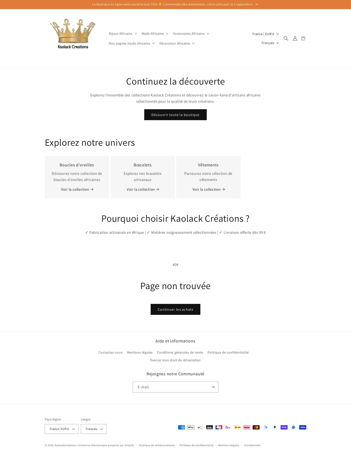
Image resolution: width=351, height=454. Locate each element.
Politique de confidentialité (228, 352)
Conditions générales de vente (180, 352)
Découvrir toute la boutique (175, 114)
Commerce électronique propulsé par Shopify (105, 445)
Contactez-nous (110, 352)
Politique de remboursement (157, 445)
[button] (122, 34)
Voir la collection (75, 189)
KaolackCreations (66, 445)
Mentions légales (140, 352)
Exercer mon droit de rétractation (175, 360)
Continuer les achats (175, 309)
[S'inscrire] (213, 387)
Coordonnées (252, 445)
